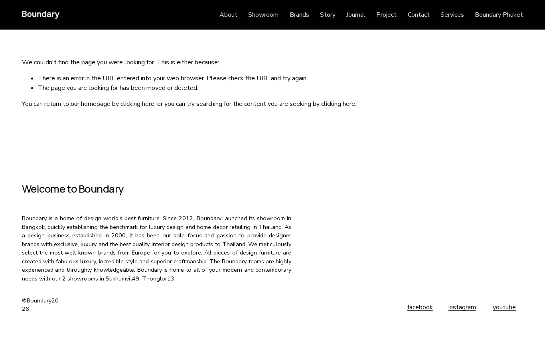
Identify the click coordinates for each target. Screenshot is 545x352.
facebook (420, 307)
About (228, 14)
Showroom (263, 14)
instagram (462, 307)
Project (386, 14)
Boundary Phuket (499, 14)
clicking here (137, 103)
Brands (299, 14)
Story (328, 14)
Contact (419, 14)
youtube (504, 307)
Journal (355, 14)
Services (452, 14)
